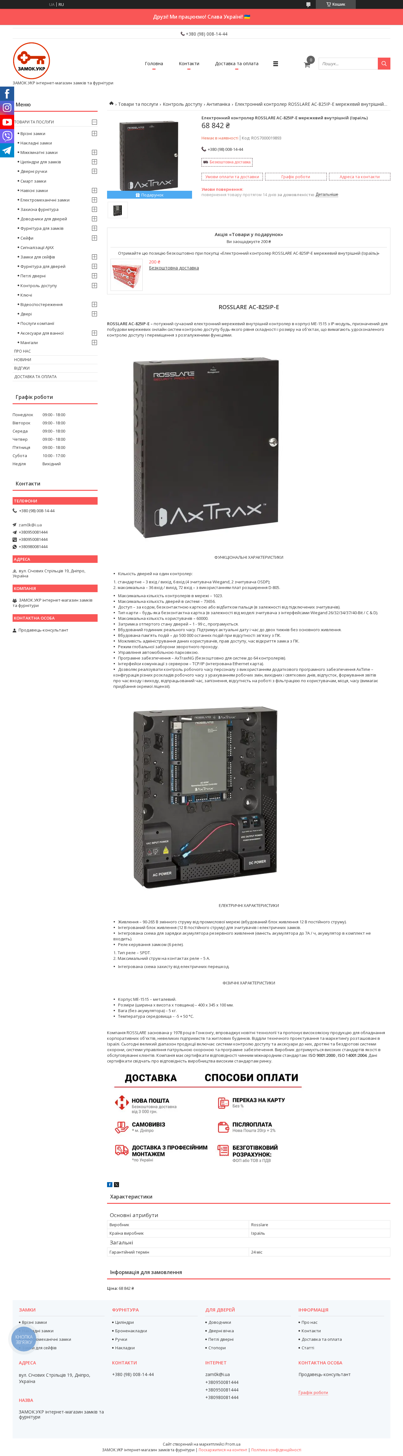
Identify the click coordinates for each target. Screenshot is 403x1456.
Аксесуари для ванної (42, 333)
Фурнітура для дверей (42, 266)
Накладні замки (36, 143)
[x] (116, 1185)
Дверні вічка (221, 1331)
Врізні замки (32, 133)
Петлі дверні (33, 276)
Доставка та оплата (236, 63)
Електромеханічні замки (45, 200)
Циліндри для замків (40, 162)
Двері (26, 314)
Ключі (26, 295)
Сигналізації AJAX (37, 247)
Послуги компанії (37, 323)
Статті (308, 1348)
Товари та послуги (138, 104)
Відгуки (22, 368)
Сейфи (26, 238)
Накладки (125, 1348)
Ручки (121, 1339)
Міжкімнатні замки (39, 152)
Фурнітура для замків (42, 228)
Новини (22, 359)
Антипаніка (218, 104)
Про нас (22, 351)
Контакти (189, 63)
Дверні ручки (33, 171)
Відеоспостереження (41, 304)
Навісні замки (34, 190)
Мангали (29, 342)
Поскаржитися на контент (223, 1450)
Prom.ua (233, 1444)
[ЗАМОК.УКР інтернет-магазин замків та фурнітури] (31, 61)
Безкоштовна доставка (230, 162)
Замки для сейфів (37, 257)
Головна (154, 63)
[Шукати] (384, 64)
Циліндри (124, 1322)
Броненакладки (131, 1331)
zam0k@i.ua (30, 524)
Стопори (217, 1348)
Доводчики (219, 1322)
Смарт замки (33, 181)
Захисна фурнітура (39, 209)
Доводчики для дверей (43, 219)
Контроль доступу (182, 104)
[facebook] (109, 1185)
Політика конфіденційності (276, 1450)
